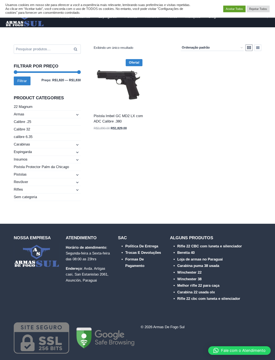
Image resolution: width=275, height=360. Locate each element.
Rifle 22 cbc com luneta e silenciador (208, 299)
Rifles (18, 189)
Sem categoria (25, 197)
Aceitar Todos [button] (234, 9)
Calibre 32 (22, 129)
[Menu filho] (77, 114)
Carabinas (22, 144)
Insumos (21, 159)
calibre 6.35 (23, 137)
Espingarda (23, 152)
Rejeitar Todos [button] (258, 9)
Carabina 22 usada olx (196, 292)
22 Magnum (23, 107)
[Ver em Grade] (249, 47)
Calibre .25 (22, 122)
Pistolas (20, 174)
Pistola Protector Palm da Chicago (41, 167)
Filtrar (22, 81)
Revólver (21, 182)
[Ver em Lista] (257, 47)
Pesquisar (77, 49)
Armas (19, 114)
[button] (239, 350)
